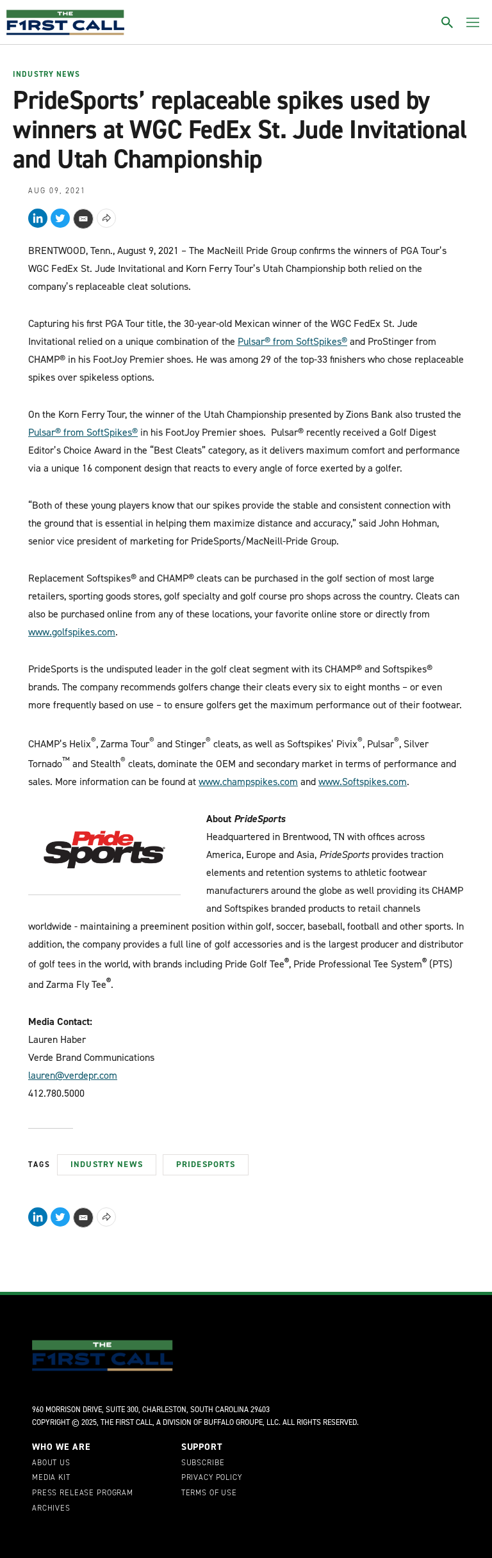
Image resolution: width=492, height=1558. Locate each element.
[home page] (65, 22)
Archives (51, 1508)
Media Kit (51, 1478)
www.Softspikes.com (362, 781)
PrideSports (206, 1164)
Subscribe (203, 1463)
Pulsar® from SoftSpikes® (292, 341)
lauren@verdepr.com (72, 1075)
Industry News (46, 74)
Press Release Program (82, 1493)
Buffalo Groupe (233, 1422)
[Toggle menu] (473, 22)
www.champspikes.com (248, 781)
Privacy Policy (211, 1478)
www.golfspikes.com (71, 632)
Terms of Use (209, 1493)
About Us (51, 1463)
